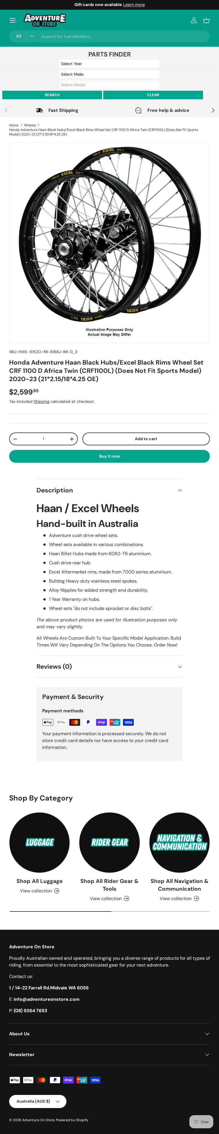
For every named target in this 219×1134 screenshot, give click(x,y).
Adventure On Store (38, 1120)
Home (14, 125)
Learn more (134, 4)
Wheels (30, 125)
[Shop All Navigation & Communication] (179, 842)
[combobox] (109, 36)
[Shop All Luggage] (39, 842)
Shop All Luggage (40, 881)
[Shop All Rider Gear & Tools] (109, 842)
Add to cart (146, 438)
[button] (206, 20)
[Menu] (12, 20)
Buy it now (109, 456)
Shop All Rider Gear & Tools (109, 885)
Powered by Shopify (72, 1120)
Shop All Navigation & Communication (179, 885)
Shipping (42, 401)
